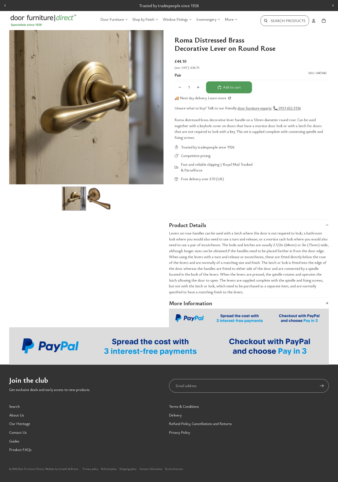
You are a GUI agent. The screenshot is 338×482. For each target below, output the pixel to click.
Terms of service (174, 469)
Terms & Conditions (184, 406)
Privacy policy (90, 469)
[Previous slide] (5, 5)
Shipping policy (128, 469)
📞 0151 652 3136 (287, 108)
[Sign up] (322, 386)
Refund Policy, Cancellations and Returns (200, 423)
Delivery (175, 415)
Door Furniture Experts (151, 5)
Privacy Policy (179, 432)
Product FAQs (20, 449)
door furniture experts (255, 108)
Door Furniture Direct (31, 469)
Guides (14, 441)
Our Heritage (19, 423)
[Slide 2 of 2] (98, 198)
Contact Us (18, 432)
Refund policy (109, 469)
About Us (16, 415)
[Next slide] (333, 5)
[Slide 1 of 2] (74, 198)
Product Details (187, 225)
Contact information (150, 469)
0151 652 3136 (213, 5)
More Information (190, 303)
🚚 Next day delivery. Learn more (201, 97)
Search (14, 406)
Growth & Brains (68, 469)
